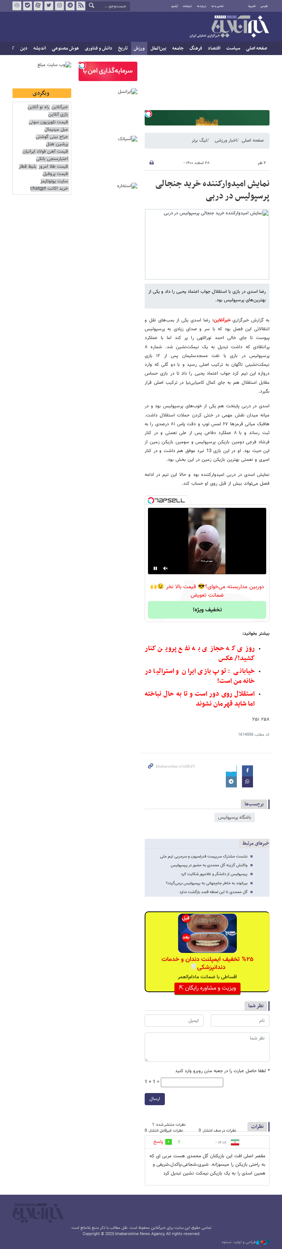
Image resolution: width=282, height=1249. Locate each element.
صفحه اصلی (256, 48)
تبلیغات (187, 6)
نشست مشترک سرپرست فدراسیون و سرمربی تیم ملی (203, 856)
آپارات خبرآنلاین (38, 5)
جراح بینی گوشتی (52, 137)
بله (27, 5)
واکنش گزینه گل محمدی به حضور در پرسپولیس (209, 865)
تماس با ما (218, 6)
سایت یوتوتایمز (54, 181)
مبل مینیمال (56, 129)
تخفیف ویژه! (207, 610)
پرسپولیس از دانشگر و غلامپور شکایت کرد (214, 874)
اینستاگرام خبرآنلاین (59, 5)
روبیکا (16, 5)
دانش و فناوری (98, 48)
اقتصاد (214, 48)
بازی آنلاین (58, 114)
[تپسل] (148, 113)
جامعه (178, 48)
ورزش (139, 48)
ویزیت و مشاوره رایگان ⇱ (207, 988)
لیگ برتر (199, 140)
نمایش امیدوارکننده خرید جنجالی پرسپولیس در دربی (212, 190)
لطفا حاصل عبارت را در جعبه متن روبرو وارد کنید (222, 1071)
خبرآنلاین (229, 27)
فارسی (264, 6)
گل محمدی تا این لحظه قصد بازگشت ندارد (213, 892)
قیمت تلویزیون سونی (48, 122)
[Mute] (165, 568)
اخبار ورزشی (226, 140)
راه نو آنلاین (38, 107)
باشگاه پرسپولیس (234, 817)
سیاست (233, 48)
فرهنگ (195, 48)
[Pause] (155, 568)
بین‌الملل (158, 48)
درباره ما (201, 6)
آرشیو (174, 6)
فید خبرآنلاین (80, 5)
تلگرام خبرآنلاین (70, 5)
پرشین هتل (57, 144)
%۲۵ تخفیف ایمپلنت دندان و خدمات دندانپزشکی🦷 (207, 963)
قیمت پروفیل (55, 174)
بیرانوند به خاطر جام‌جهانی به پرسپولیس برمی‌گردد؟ (206, 883)
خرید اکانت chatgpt (49, 188)
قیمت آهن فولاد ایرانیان (45, 151)
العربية (252, 6)
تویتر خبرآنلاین (48, 5)
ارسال (154, 1099)
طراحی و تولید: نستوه (239, 1242)
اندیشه (39, 48)
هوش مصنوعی (65, 48)
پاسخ (158, 1142)
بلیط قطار (27, 166)
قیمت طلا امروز (53, 166)
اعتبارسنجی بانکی (52, 159)
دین (24, 48)
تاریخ (123, 48)
